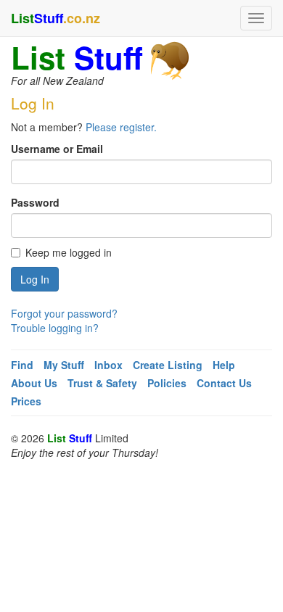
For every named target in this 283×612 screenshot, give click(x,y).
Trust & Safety (102, 383)
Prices (26, 401)
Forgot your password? (64, 313)
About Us (34, 383)
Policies (166, 383)
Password (35, 202)
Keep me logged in (68, 252)
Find (22, 364)
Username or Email (57, 148)
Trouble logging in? (55, 328)
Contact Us (224, 383)
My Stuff (64, 364)
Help (224, 364)
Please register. (121, 127)
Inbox (108, 364)
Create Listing (167, 364)
